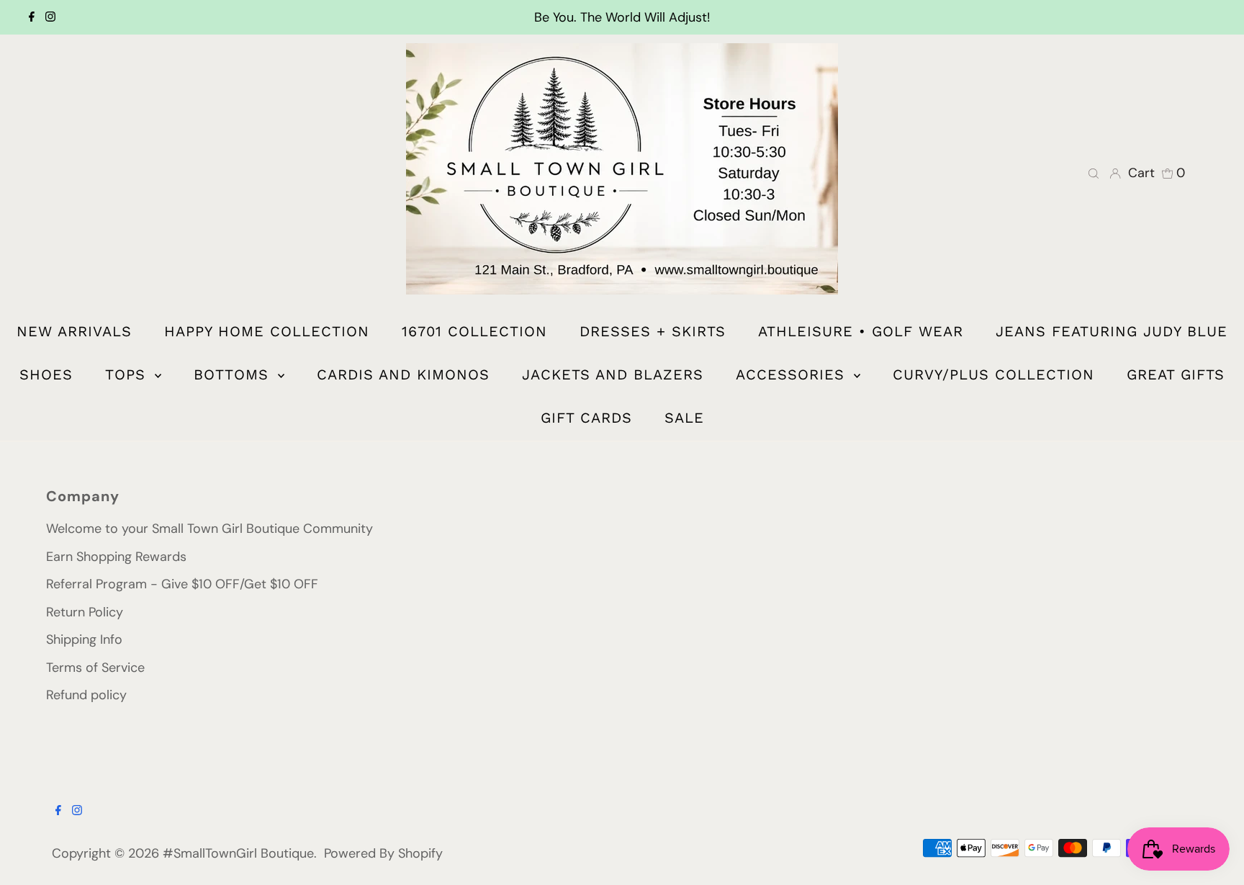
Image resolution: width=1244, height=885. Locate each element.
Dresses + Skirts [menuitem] (653, 331)
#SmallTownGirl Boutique (238, 853)
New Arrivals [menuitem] (74, 331)
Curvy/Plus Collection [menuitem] (993, 374)
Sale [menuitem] (684, 417)
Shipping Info (84, 639)
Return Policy (84, 612)
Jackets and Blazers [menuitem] (612, 374)
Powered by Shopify (383, 853)
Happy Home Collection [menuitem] (266, 331)
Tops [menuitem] (128, 374)
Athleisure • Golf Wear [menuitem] (860, 331)
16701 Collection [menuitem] (474, 331)
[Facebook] (31, 17)
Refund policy (86, 695)
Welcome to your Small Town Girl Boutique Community (209, 528)
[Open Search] (1093, 173)
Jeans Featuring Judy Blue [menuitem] (1111, 331)
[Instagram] (50, 17)
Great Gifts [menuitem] (1176, 374)
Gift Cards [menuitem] (586, 417)
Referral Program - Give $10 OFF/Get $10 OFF (182, 584)
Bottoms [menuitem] (234, 374)
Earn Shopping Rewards (116, 556)
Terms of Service (95, 667)
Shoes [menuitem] (46, 374)
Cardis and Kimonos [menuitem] (403, 374)
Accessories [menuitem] (793, 374)
